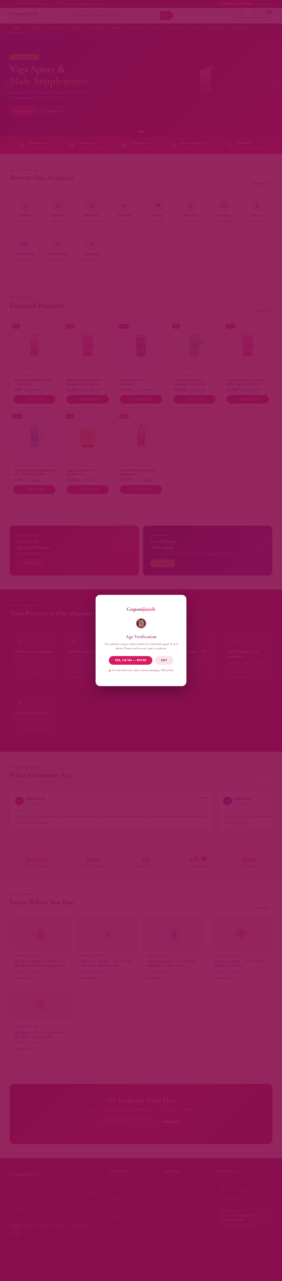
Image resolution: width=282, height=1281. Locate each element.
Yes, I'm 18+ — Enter (130, 660)
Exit (164, 660)
